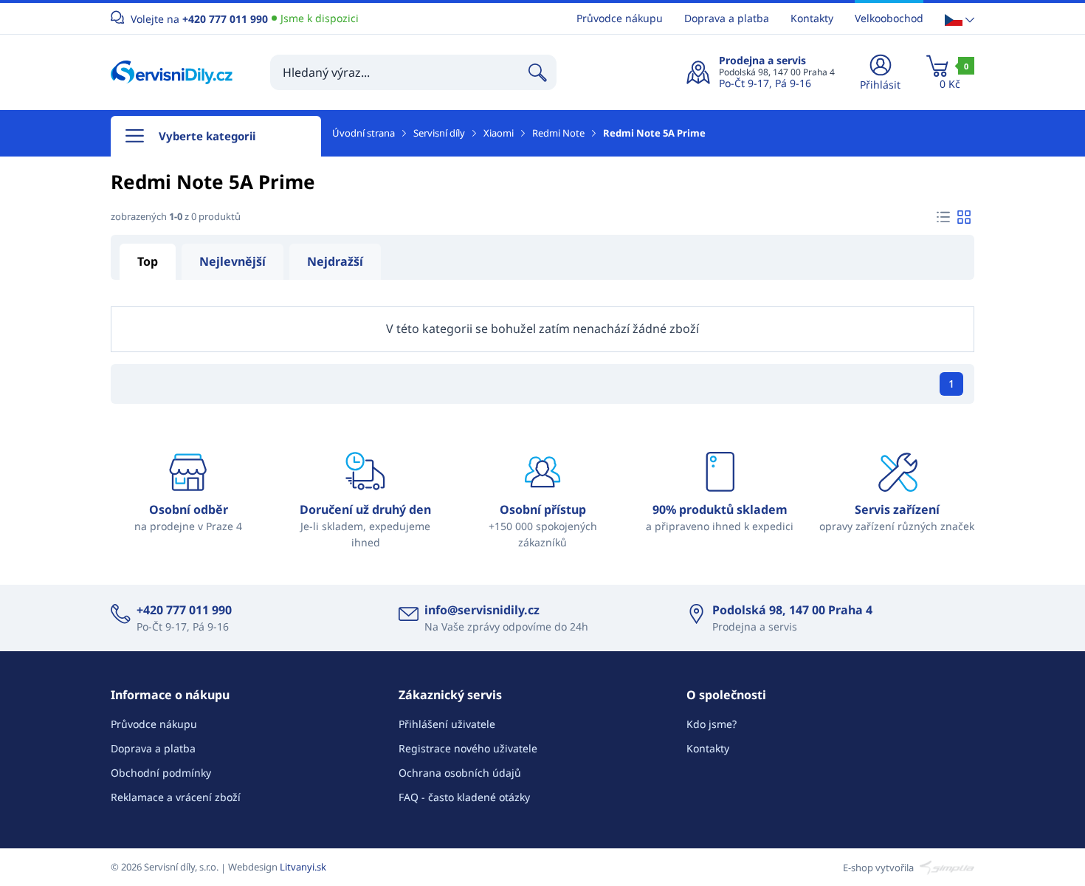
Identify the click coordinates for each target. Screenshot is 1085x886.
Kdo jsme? (711, 724)
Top (147, 261)
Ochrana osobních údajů (460, 773)
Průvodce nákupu (619, 18)
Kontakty (811, 18)
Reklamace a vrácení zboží (176, 797)
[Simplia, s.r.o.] (945, 866)
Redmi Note (558, 133)
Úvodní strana (363, 133)
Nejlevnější (232, 261)
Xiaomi (498, 133)
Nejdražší (335, 261)
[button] (959, 19)
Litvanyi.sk (303, 866)
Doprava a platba (726, 18)
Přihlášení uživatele (447, 724)
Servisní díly (439, 133)
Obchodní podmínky (161, 773)
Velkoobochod (889, 18)
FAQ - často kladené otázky (464, 797)
